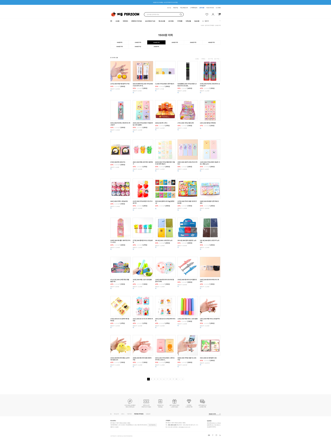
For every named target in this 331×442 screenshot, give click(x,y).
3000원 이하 (193, 42)
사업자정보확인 (152, 425)
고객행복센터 (193, 8)
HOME (202, 25)
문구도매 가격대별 (209, 25)
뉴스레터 (218, 8)
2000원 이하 (175, 42)
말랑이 (207, 21)
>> (182, 379)
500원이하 (119, 42)
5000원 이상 (138, 46)
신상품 (117, 21)
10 (176, 379)
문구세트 (171, 21)
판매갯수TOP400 (136, 21)
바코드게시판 (210, 8)
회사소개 (116, 414)
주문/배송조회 (184, 8)
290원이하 (156, 46)
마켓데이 (125, 21)
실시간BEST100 (150, 21)
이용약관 (129, 414)
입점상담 (148, 414)
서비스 (122, 414)
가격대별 (179, 21)
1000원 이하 (138, 42)
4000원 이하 (211, 42)
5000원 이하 (119, 46)
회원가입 (175, 8)
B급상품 (196, 21)
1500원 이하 (218, 25)
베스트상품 (162, 21)
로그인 (169, 8)
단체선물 (188, 21)
